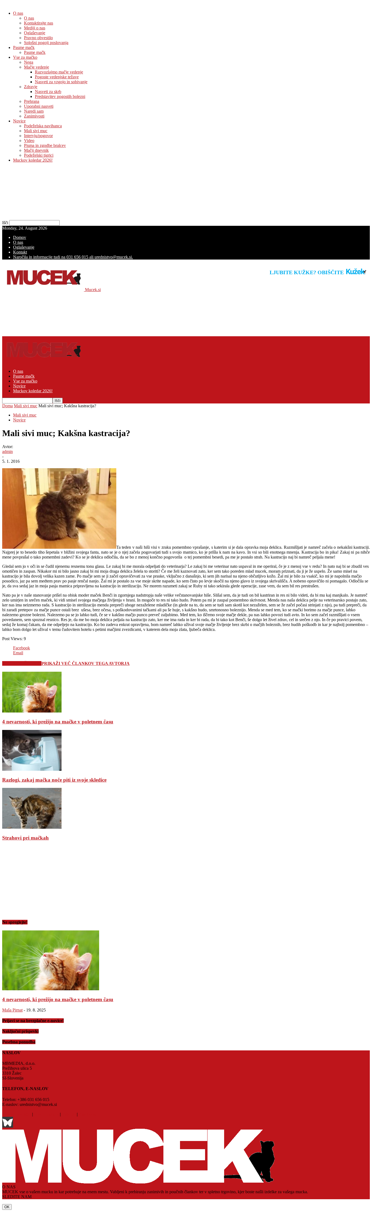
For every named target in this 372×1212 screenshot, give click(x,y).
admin (7, 451)
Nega (28, 62)
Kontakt (20, 252)
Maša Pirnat (12, 1010)
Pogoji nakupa (46, 1114)
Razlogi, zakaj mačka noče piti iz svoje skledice (54, 780)
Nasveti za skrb (48, 91)
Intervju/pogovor (38, 135)
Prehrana (31, 101)
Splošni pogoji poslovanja (46, 42)
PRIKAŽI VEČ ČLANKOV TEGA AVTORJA (85, 663)
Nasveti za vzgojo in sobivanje (61, 81)
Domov (19, 237)
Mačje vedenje (36, 67)
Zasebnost (87, 1114)
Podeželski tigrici (38, 155)
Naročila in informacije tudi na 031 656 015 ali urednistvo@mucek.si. (73, 257)
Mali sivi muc (35, 130)
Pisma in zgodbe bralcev (45, 145)
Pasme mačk (24, 47)
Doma (7, 405)
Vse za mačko (25, 57)
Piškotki (69, 1114)
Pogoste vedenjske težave (57, 77)
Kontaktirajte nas (38, 23)
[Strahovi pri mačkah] (32, 827)
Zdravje (30, 86)
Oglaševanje (34, 32)
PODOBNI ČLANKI (21, 663)
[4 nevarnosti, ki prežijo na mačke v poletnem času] (32, 711)
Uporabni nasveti (38, 106)
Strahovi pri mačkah (25, 838)
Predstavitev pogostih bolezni (60, 96)
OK (7, 1207)
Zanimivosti (34, 116)
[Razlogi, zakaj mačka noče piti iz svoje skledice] (32, 769)
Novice (19, 121)
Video (29, 140)
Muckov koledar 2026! (33, 160)
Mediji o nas (34, 28)
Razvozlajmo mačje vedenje (59, 72)
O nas (18, 13)
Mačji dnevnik (36, 150)
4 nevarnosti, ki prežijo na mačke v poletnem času (57, 721)
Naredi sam (34, 111)
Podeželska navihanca (43, 126)
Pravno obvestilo (38, 37)
